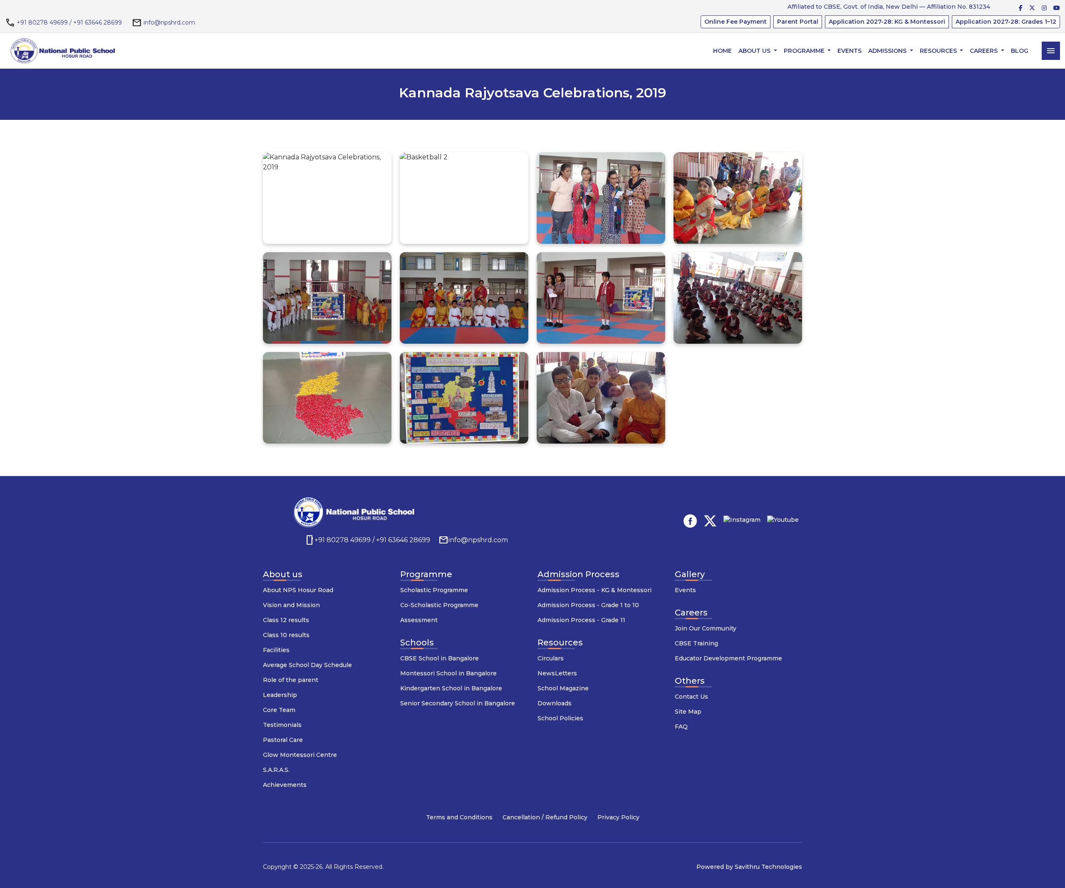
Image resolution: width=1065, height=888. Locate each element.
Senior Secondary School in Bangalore (457, 703)
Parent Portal (797, 21)
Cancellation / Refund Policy (545, 817)
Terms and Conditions (459, 817)
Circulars (550, 658)
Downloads (554, 703)
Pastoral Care (283, 740)
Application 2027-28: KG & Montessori (887, 21)
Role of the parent (290, 680)
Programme (805, 51)
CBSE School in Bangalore (439, 658)
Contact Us (691, 696)
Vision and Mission (291, 605)
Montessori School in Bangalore (448, 673)
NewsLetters (557, 673)
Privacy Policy (618, 817)
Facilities (276, 650)
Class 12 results (286, 620)
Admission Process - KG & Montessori (594, 590)
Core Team (279, 710)
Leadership (280, 695)
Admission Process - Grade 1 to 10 (588, 605)
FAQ (681, 726)
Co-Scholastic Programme (439, 605)
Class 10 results (286, 635)
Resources (939, 51)
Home (722, 51)
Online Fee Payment (735, 21)
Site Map (688, 711)
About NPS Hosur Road (298, 590)
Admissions (888, 51)
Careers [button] (984, 51)
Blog (1019, 51)
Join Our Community (705, 628)
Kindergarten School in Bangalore (451, 688)
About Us (755, 51)
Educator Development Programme (728, 658)
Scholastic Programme (434, 590)
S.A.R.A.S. (276, 770)
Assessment (419, 620)
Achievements (285, 785)
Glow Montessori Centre (300, 755)
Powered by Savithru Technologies (749, 867)
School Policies (560, 718)
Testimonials (282, 725)
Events (849, 51)
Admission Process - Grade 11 (581, 620)
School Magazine (563, 688)
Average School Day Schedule (307, 665)
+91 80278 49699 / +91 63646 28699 (69, 22)
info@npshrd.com (169, 22)
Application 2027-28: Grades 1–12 (1006, 21)
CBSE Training (696, 643)
